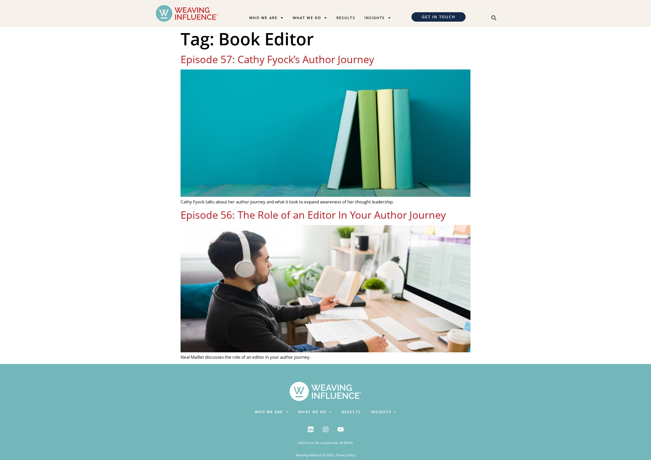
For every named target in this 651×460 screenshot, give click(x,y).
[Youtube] (340, 429)
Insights (374, 17)
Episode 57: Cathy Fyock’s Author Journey (277, 59)
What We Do (307, 17)
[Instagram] (325, 429)
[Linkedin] (310, 429)
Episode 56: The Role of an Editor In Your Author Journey (313, 215)
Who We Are (263, 17)
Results (345, 17)
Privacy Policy (345, 455)
